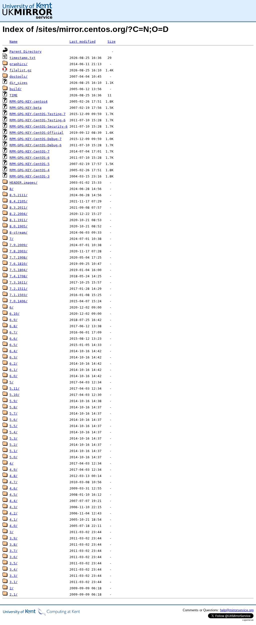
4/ (12, 463)
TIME (14, 95)
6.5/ (14, 345)
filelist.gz (21, 70)
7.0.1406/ (19, 301)
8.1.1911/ (19, 220)
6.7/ (14, 332)
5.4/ (14, 432)
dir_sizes (19, 83)
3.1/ (14, 582)
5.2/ (14, 445)
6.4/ (14, 351)
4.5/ (14, 494)
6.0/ (14, 376)
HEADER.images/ (24, 182)
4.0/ (14, 526)
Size (112, 41)
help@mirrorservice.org (237, 610)
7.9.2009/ (19, 245)
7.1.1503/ (19, 295)
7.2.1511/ (19, 289)
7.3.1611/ (19, 282)
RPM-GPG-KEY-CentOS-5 (30, 164)
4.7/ (14, 482)
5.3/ (14, 438)
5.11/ (15, 388)
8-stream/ (19, 232)
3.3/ (14, 576)
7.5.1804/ (19, 270)
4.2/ (14, 513)
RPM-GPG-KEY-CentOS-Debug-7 (36, 139)
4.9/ (14, 469)
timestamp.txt (23, 58)
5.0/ (14, 457)
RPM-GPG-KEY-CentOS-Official (37, 133)
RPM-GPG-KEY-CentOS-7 (30, 151)
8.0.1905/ (19, 226)
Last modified (83, 41)
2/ (12, 588)
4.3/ (14, 507)
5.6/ (14, 420)
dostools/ (19, 76)
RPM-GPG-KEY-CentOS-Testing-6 (38, 120)
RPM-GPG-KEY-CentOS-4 (30, 170)
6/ (12, 307)
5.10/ (15, 395)
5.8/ (14, 407)
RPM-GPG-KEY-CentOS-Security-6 (39, 126)
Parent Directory (26, 51)
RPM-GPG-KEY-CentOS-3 (30, 176)
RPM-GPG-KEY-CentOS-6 (30, 157)
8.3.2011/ (19, 207)
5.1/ (14, 451)
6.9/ (14, 320)
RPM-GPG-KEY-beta (26, 108)
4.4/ (14, 501)
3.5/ (14, 563)
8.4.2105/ (19, 201)
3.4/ (14, 569)
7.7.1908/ (19, 257)
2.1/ (14, 594)
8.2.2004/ (19, 214)
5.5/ (14, 426)
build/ (16, 89)
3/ (12, 532)
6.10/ (15, 313)
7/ (12, 239)
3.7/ (14, 551)
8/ (12, 189)
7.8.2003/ (19, 251)
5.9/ (14, 401)
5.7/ (14, 413)
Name (14, 41)
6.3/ (14, 357)
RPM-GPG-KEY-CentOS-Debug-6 (36, 145)
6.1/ (14, 370)
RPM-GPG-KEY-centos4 (29, 101)
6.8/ (14, 326)
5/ (12, 382)
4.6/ (14, 488)
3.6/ (14, 557)
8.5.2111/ (19, 195)
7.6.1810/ (19, 264)
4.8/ (14, 476)
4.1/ (14, 519)
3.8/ (14, 544)
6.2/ (14, 363)
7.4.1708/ (19, 276)
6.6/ (14, 338)
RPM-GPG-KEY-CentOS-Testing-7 (38, 114)
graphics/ (19, 64)
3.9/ (14, 538)
